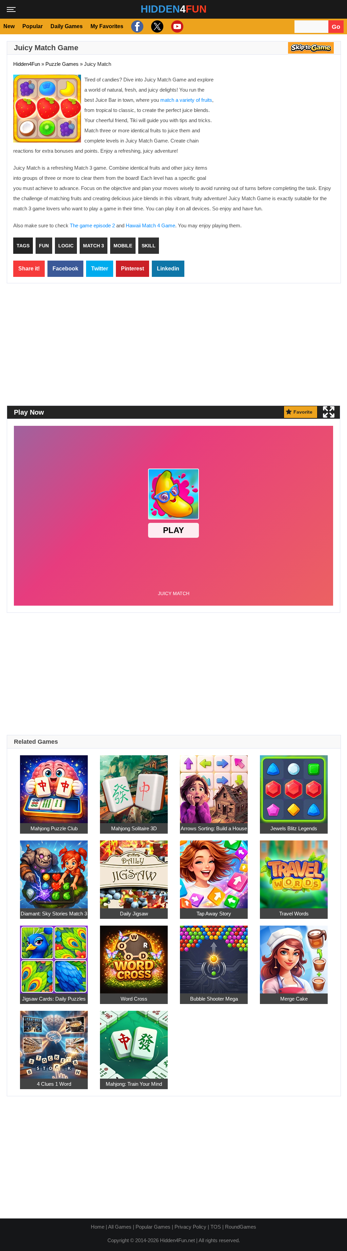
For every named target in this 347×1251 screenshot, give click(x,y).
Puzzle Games (62, 64)
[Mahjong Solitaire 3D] (134, 785)
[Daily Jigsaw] (134, 870)
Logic (66, 245)
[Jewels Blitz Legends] (294, 785)
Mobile (123, 245)
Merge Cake (294, 999)
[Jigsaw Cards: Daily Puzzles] (54, 956)
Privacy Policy (190, 1227)
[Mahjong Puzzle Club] (54, 785)
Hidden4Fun (26, 64)
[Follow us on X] (156, 26)
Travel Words (294, 913)
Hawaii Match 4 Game (150, 225)
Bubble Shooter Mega (214, 999)
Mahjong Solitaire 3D (134, 828)
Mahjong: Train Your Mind (134, 1084)
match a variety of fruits (186, 100)
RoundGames (240, 1227)
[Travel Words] (294, 870)
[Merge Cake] (294, 956)
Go (336, 26)
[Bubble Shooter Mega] (214, 956)
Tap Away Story (214, 913)
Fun (44, 245)
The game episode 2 (92, 225)
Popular (32, 26)
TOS (215, 1227)
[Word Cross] (134, 956)
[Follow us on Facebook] (136, 26)
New (9, 26)
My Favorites (106, 26)
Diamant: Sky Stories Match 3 (54, 913)
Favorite (302, 412)
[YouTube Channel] (176, 26)
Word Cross (134, 999)
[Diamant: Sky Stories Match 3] (54, 870)
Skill (149, 245)
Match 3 (93, 245)
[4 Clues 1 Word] (54, 1041)
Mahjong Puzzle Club (54, 828)
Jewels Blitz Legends (293, 828)
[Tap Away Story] (214, 870)
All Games (119, 1227)
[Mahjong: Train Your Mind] (134, 1041)
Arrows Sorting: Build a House (214, 828)
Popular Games (153, 1227)
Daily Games (66, 26)
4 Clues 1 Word (54, 1084)
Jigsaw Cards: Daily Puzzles (54, 999)
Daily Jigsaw (134, 913)
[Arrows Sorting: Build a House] (214, 785)
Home (97, 1227)
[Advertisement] (277, 123)
